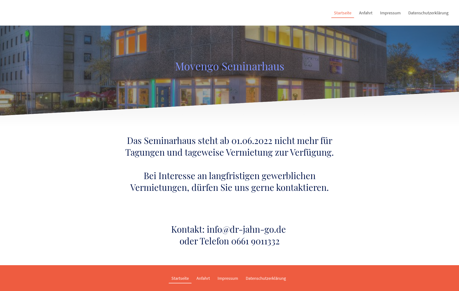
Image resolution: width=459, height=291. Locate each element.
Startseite (342, 13)
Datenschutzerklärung (428, 13)
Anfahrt (365, 13)
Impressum (390, 13)
